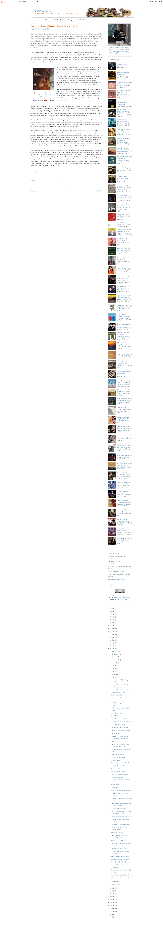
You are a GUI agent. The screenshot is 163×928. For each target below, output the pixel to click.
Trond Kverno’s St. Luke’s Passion (74, 111)
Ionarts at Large (68, 179)
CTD (55, 20)
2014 (111, 643)
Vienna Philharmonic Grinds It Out (121, 875)
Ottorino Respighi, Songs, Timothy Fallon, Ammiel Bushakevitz (124, 400)
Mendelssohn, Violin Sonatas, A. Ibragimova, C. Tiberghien (124, 511)
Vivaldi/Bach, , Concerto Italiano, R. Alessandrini (124, 492)
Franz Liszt (57, 179)
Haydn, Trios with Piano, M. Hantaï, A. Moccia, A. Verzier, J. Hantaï (124, 391)
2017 (111, 634)
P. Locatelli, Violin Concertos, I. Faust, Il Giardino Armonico (123, 178)
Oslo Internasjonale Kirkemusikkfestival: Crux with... (120, 708)
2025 (111, 611)
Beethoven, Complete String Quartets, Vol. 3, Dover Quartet (123, 250)
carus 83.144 (74, 96)
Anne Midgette (112, 564)
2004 (111, 908)
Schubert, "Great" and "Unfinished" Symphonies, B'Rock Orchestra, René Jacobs (123, 335)
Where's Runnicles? (113, 559)
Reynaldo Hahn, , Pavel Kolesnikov (124, 409)
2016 (111, 637)
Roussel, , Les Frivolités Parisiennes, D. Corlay (124, 531)
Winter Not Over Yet (117, 832)
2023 (111, 617)
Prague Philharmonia (117, 754)
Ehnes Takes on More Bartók (119, 719)
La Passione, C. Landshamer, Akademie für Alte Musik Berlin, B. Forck (124, 317)
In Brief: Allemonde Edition (119, 766)
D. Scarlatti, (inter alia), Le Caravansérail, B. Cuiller (124, 465)
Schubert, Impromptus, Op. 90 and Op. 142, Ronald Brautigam (123, 140)
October (114, 657)
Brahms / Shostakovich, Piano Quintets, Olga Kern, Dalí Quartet (124, 521)
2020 (111, 625)
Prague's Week (115, 741)
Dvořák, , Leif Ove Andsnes (123, 240)
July (113, 665)
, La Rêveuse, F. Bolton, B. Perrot (124, 188)
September (115, 660)
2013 (111, 646)
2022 (111, 620)
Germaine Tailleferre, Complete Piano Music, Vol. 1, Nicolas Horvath (124, 474)
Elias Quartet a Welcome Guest (120, 698)
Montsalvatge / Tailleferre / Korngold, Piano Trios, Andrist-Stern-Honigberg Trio (124, 197)
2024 (111, 614)
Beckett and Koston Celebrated (120, 824)
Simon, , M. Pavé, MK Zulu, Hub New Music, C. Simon (124, 383)
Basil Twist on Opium (117, 695)
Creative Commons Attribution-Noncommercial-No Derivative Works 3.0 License (119, 597)
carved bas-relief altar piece (86, 131)
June (113, 668)
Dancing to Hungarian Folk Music (121, 816)
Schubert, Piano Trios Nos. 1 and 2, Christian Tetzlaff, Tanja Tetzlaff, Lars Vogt (123, 206)
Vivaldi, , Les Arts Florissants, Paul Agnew (124, 373)
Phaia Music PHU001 (91, 85)
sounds (34, 53)
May (113, 671)
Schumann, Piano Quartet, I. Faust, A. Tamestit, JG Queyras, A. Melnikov (124, 83)
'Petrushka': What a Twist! (118, 769)
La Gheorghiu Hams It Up (118, 848)
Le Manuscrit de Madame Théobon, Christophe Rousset (124, 540)
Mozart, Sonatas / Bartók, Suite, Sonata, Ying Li (124, 269)
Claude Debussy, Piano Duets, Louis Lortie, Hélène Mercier (123, 288)
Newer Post (33, 191)
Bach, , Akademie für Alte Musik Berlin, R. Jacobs (124, 428)
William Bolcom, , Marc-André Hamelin (123, 418)
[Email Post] (30, 175)
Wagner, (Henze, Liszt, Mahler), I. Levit (123, 278)
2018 (111, 631)
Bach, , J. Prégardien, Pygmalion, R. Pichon (123, 502)
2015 (111, 640)
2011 (111, 888)
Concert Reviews (46, 179)
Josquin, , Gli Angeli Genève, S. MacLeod (124, 131)
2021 (111, 622)
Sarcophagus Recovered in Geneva (121, 722)
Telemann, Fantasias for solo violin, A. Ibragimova (124, 259)
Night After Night (113, 556)
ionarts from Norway (83, 179)
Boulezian (111, 561)
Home (67, 191)
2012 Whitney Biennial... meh (120, 878)
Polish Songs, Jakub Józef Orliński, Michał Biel (124, 456)
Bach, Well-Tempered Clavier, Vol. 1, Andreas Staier (124, 224)
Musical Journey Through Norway (121, 790)
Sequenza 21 (111, 576)
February (114, 881)
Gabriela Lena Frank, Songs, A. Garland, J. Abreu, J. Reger (123, 344)
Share (32, 171)
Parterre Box (111, 571)
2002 (111, 914)
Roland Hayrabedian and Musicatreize (70, 85)
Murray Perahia (115, 760)
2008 (111, 897)
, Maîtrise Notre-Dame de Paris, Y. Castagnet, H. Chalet (124, 484)
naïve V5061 (64, 91)
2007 (111, 899)
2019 (111, 628)
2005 (111, 905)
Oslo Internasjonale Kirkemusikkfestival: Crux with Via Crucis (55, 26)
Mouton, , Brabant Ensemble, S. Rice (123, 363)
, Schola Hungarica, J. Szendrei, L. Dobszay (123, 74)
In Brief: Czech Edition (118, 724)
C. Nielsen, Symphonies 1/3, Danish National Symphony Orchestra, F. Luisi (124, 232)
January (114, 884)
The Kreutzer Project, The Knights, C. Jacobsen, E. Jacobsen (124, 307)
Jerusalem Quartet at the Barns (120, 856)
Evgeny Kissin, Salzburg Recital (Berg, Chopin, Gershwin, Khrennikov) (124, 297)
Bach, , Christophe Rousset (124, 65)
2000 (111, 917)
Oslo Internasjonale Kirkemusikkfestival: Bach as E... (120, 780)
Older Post (99, 191)
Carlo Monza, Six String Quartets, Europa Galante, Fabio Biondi (124, 447)
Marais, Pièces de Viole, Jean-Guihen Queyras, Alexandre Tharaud (124, 216)
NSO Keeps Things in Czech (119, 727)
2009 (111, 894)
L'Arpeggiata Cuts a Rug (118, 757)
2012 (111, 649)
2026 (111, 608)
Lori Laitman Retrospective (119, 774)
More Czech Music (117, 713)
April (113, 674)
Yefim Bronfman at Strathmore (120, 859)
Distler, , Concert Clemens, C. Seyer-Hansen (124, 93)
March (114, 677)
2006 (111, 902)
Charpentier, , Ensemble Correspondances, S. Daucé (123, 103)
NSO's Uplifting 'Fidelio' (118, 771)
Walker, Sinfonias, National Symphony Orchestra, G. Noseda (123, 121)
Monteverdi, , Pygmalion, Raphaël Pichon (124, 159)
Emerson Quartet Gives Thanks (120, 763)
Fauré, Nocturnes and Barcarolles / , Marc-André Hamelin (124, 149)
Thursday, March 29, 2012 (42, 29)
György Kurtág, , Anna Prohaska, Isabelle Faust (124, 325)
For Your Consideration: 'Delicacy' (121, 730)
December (115, 651)
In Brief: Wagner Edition (118, 808)
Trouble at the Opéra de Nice (119, 840)
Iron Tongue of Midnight (115, 566)
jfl (93, 179)
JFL (68, 20)
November (115, 654)
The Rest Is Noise (113, 554)
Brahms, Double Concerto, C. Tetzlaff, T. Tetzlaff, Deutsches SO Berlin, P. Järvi (124, 111)
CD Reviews (49, 20)
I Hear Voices (111, 569)
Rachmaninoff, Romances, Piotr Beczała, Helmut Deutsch (124, 168)
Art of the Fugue (116, 716)
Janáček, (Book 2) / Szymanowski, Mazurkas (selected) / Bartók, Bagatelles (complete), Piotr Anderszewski (119, 50)
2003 (111, 911)
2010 (111, 891)
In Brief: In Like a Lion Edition (120, 862)
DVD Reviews (84, 20)
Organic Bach (115, 787)
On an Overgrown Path (114, 574)
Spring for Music (116, 733)
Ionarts (43, 10)
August (114, 663)
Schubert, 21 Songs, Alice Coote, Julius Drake (124, 437)
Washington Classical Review (116, 579)
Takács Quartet (115, 784)
